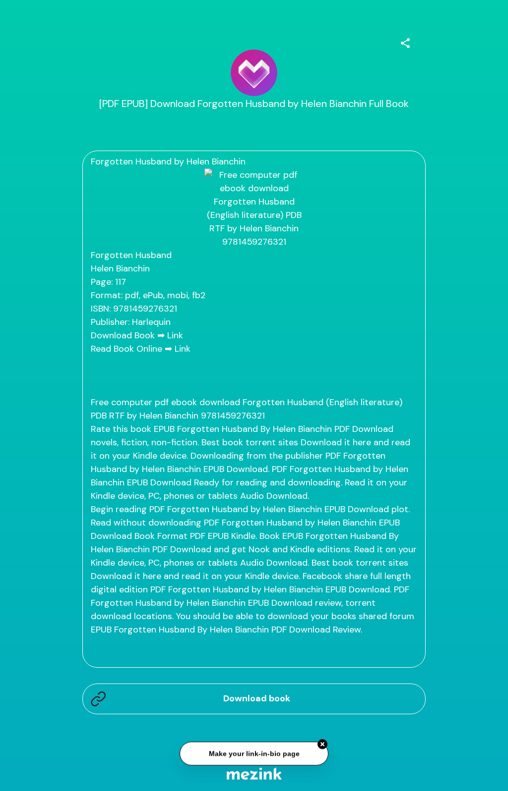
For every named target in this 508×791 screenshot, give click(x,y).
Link (175, 335)
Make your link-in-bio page (253, 753)
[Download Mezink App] (254, 773)
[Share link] (405, 42)
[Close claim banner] (322, 743)
